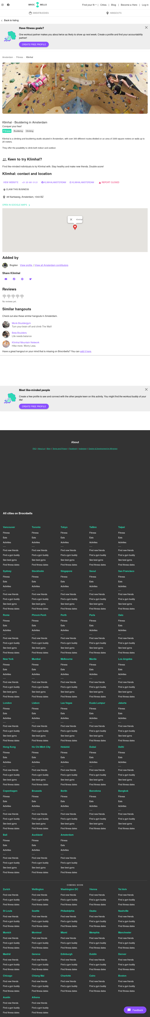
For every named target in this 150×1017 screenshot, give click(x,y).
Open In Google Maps (16, 205)
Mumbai (36, 659)
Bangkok (123, 790)
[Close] (71, 219)
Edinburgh (67, 954)
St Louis (7, 910)
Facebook (73, 448)
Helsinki (65, 746)
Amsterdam (67, 834)
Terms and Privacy (59, 448)
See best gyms (10, 559)
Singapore (66, 571)
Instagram (83, 448)
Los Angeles (125, 659)
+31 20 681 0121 (30, 182)
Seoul (92, 571)
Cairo (92, 975)
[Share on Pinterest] (22, 279)
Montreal (36, 932)
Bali (5, 834)
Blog (114, 4)
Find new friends (10, 550)
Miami (64, 932)
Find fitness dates (11, 564)
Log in (145, 4)
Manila (93, 659)
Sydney (7, 571)
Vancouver (9, 527)
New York (8, 659)
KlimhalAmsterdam (55, 182)
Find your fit (89, 4)
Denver (122, 954)
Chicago (7, 975)
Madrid (7, 954)
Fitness (7, 131)
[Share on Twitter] (31, 279)
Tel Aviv (122, 889)
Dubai (92, 746)
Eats (5, 537)
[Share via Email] (6, 279)
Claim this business (16, 189)
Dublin (93, 954)
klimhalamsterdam (83, 182)
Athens (36, 997)
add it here (85, 351)
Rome (6, 615)
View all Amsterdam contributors (51, 265)
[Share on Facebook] (14, 279)
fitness (19, 57)
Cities (103, 4)
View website (10, 182)
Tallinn (93, 527)
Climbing (29, 131)
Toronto (36, 527)
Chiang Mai (38, 975)
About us (41, 448)
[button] (75, 88)
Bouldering (18, 131)
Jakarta (122, 703)
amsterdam (7, 57)
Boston (122, 975)
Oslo (120, 615)
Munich (7, 932)
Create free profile (34, 44)
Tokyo (64, 527)
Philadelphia (67, 910)
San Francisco (126, 571)
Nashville (123, 910)
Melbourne (67, 659)
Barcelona (95, 790)
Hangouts (113, 13)
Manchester (124, 932)
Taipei (121, 527)
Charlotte (66, 975)
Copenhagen (10, 790)
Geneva (36, 954)
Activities (7, 542)
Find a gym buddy (11, 555)
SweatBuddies (39, 13)
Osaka (92, 910)
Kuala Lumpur (97, 703)
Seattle (35, 910)
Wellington (38, 889)
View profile (26, 265)
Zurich (6, 889)
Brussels (37, 790)
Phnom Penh (39, 615)
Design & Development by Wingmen (103, 448)
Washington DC (69, 889)
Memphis (94, 932)
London (7, 703)
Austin (6, 997)
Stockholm (38, 571)
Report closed (109, 182)
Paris (92, 615)
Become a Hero (129, 4)
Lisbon (36, 703)
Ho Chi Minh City (41, 746)
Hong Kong (9, 746)
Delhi (121, 746)
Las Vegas (66, 703)
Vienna (93, 889)
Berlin (64, 790)
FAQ (34, 448)
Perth (64, 615)
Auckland (37, 834)
